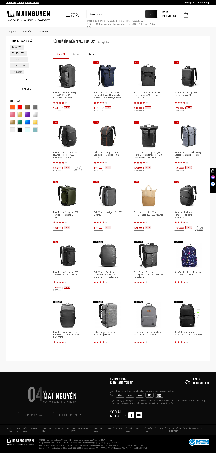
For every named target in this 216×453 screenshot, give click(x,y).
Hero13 (132, 24)
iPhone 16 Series (96, 20)
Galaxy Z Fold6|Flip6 (118, 20)
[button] (54, 102)
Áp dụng (26, 88)
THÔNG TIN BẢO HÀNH (69, 415)
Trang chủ (11, 31)
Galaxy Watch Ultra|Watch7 (110, 24)
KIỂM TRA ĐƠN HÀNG (33, 415)
